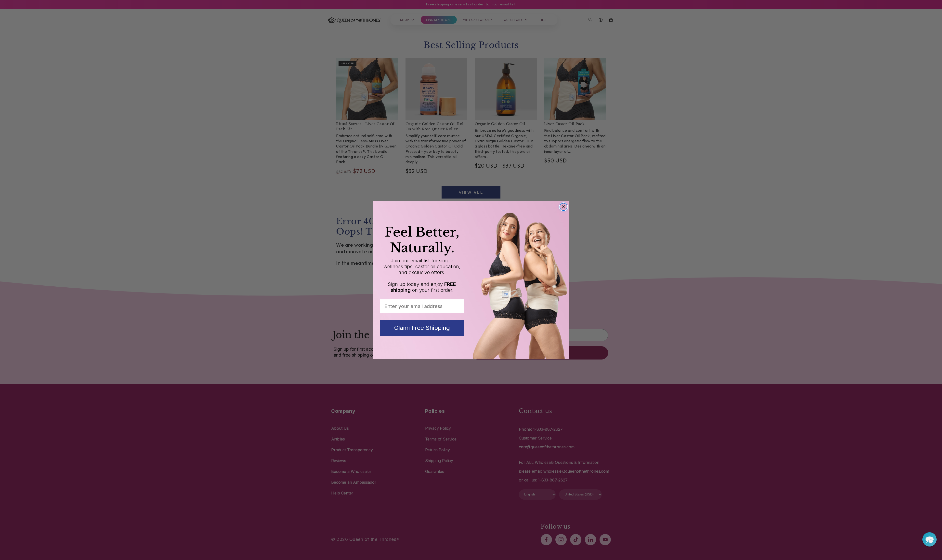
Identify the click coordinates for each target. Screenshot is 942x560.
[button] (929, 539)
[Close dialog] (563, 207)
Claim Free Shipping (422, 327)
